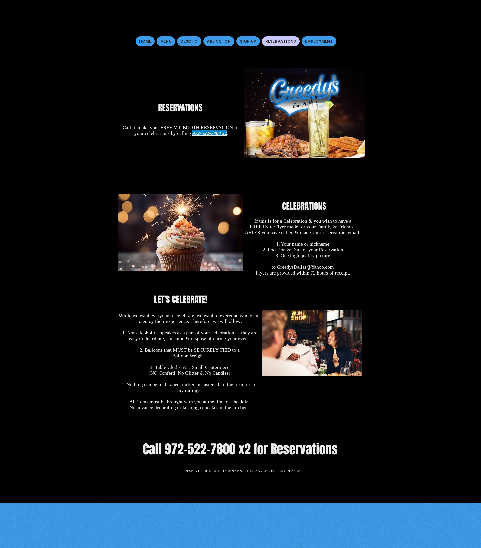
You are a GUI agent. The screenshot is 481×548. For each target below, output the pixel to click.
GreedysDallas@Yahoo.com (305, 267)
